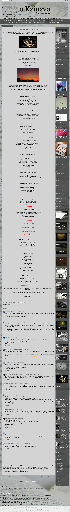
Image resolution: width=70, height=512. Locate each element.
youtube (57, 73)
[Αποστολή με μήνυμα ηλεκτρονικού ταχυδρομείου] (20, 302)
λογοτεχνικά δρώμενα (60, 204)
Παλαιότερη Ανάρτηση (47, 477)
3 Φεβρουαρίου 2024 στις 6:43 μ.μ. (18, 338)
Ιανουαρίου (60, 471)
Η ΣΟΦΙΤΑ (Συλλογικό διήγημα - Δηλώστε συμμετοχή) (64, 426)
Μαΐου (59, 462)
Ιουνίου (59, 460)
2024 (58, 456)
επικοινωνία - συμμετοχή (39, 22)
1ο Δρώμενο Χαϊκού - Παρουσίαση (64, 409)
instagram (57, 71)
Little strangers (8, 433)
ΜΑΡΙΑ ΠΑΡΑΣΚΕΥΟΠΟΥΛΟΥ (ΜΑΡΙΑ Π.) (15, 374)
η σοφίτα (57, 183)
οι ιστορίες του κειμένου (29, 20)
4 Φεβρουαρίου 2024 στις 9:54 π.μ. (15, 418)
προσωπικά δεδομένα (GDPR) (53, 22)
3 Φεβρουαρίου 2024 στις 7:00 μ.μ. (23, 349)
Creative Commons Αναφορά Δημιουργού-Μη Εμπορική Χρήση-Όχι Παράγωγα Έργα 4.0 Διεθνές (28, 489)
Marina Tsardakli (9, 383)
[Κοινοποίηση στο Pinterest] (24, 302)
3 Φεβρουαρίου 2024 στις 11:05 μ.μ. (21, 383)
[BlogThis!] (21, 302)
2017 (58, 481)
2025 (58, 455)
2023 (58, 473)
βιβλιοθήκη (53, 20)
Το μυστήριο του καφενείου (60, 173)
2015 (58, 484)
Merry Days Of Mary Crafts (60, 65)
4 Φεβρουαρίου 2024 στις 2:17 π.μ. (15, 409)
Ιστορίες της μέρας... (64, 434)
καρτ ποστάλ (58, 199)
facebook (57, 74)
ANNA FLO (7, 338)
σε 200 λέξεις (58, 206)
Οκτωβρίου (60, 459)
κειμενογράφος (62, 20)
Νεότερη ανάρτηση (8, 477)
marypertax (7, 311)
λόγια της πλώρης (59, 203)
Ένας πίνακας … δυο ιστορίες (61, 166)
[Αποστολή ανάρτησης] (18, 302)
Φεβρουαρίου (60, 463)
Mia (6, 409)
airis (6, 418)
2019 (58, 478)
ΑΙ (62, 22)
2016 (58, 482)
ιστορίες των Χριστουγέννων (61, 198)
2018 (58, 479)
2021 (58, 475)
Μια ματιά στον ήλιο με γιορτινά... (62, 57)
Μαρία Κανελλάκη (9, 443)
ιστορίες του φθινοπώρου (60, 196)
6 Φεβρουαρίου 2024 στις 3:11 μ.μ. (22, 443)
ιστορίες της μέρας (59, 193)
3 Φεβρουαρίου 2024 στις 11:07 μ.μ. (25, 395)
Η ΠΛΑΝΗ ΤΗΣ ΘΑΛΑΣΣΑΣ (63, 417)
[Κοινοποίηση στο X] (22, 302)
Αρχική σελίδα (27, 477)
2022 (58, 474)
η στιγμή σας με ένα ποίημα (43, 20)
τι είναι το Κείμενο (18, 20)
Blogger (42, 509)
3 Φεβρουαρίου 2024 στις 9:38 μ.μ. (33, 374)
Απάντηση (7, 318)
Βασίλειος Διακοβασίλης (11, 395)
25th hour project (59, 162)
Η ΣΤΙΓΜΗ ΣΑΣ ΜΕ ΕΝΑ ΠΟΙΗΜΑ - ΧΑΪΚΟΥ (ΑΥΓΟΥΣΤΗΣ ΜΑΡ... (62, 466)
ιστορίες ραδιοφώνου (59, 188)
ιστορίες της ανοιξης (59, 190)
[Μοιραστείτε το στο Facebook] (23, 302)
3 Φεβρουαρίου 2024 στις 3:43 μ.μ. (18, 311)
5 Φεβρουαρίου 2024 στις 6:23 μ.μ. (20, 433)
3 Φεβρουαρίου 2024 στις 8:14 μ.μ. (20, 362)
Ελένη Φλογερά (8, 362)
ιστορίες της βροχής (59, 191)
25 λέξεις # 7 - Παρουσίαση (63, 443)
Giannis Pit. (7, 322)
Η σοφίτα (57, 171)
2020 (58, 477)
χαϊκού (4, 22)
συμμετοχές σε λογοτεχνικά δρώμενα (23, 22)
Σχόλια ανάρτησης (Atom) (31, 481)
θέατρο (57, 186)
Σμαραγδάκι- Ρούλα (10, 349)
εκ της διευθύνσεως (7, 20)
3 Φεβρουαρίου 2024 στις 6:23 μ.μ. (18, 322)
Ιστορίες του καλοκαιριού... (63, 401)
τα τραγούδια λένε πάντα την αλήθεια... (61, 60)
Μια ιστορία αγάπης (59, 164)
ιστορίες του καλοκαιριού (60, 195)
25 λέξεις (11, 22)
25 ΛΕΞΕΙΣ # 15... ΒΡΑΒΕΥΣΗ (61, 469)
